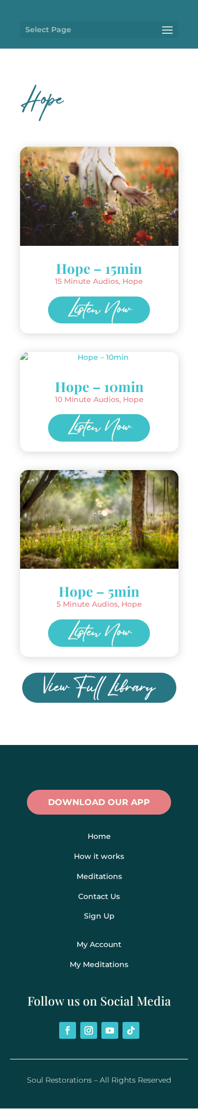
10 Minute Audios (87, 399)
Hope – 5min (99, 591)
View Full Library (99, 688)
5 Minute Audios (87, 604)
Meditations (99, 876)
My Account (99, 944)
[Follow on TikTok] (130, 1030)
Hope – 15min (99, 268)
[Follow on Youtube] (109, 1030)
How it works (99, 856)
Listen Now (99, 310)
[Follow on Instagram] (88, 1030)
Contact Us (99, 896)
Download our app (99, 802)
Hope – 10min (99, 386)
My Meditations (99, 964)
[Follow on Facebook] (67, 1030)
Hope (132, 281)
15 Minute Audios (87, 281)
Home (99, 836)
